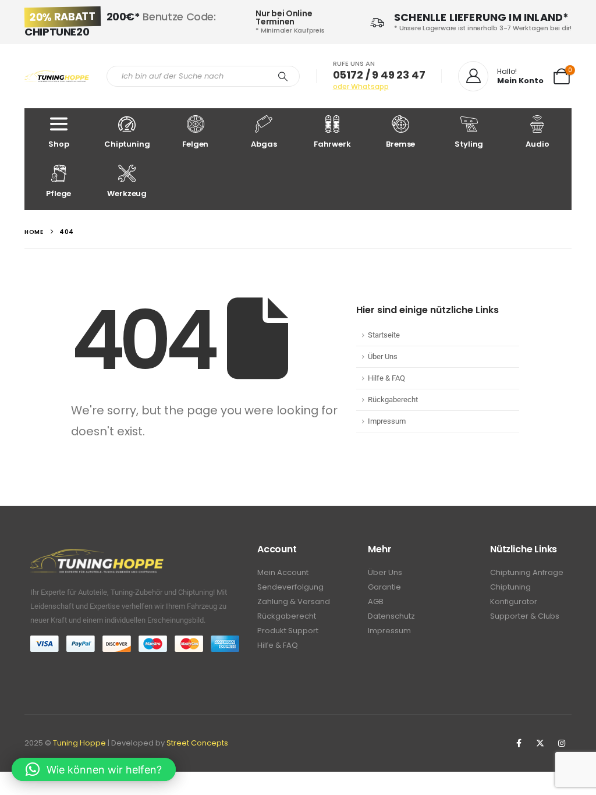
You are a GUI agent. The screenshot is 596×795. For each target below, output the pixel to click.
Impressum (387, 421)
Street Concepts (197, 742)
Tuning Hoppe (79, 742)
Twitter (540, 743)
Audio (537, 144)
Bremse (400, 144)
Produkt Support (287, 630)
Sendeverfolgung (290, 586)
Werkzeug (127, 193)
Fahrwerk (332, 144)
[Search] (283, 76)
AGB (376, 601)
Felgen (195, 144)
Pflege (58, 193)
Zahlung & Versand (293, 601)
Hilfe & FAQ (386, 378)
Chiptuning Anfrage (526, 572)
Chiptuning (127, 144)
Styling (469, 144)
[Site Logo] (56, 76)
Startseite (384, 335)
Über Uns (383, 356)
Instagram (561, 743)
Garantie (384, 586)
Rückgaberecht (393, 399)
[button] (94, 769)
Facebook (518, 743)
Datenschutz (391, 616)
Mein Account (282, 572)
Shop (58, 144)
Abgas (263, 144)
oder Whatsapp (361, 86)
